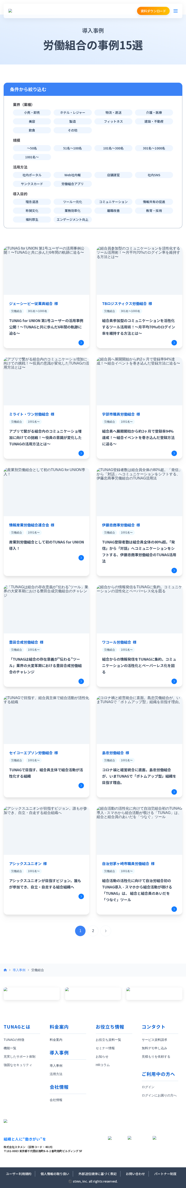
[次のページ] (105, 930)
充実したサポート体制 (19, 1056)
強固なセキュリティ (18, 1065)
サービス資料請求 (154, 1040)
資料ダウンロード (153, 11)
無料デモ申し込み (154, 1048)
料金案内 (56, 1040)
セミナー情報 (105, 1048)
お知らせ (102, 1056)
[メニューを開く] (175, 11)
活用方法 (56, 1074)
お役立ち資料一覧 (108, 1040)
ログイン (148, 1087)
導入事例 (19, 970)
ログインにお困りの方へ (159, 1095)
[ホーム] (5, 970)
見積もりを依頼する (156, 1056)
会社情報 (56, 1100)
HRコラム (103, 1065)
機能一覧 (10, 1048)
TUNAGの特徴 (14, 1040)
